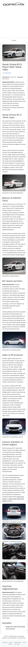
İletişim (10, 642)
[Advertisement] (14, 23)
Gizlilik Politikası (17, 642)
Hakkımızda (4, 642)
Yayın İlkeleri (17, 644)
